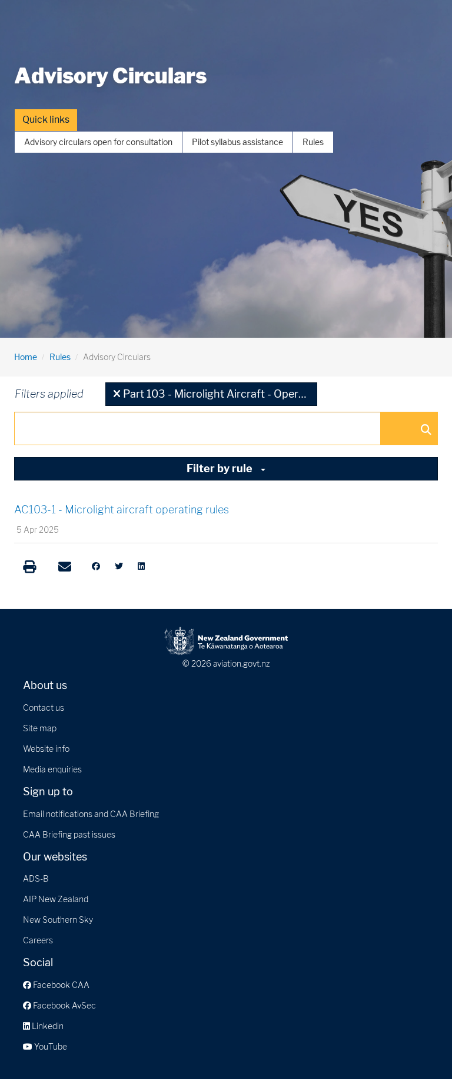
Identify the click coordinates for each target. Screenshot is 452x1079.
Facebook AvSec (63, 1005)
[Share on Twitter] (119, 566)
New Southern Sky (58, 920)
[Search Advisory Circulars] (425, 429)
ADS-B (36, 878)
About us (45, 685)
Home (25, 357)
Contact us (43, 707)
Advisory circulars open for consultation (98, 142)
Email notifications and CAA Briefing (91, 814)
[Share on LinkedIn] (141, 566)
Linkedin (47, 1026)
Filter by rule (221, 468)
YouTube (49, 1046)
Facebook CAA (60, 985)
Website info (46, 749)
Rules (313, 142)
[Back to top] (419, 1046)
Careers (38, 940)
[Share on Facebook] (96, 566)
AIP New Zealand (55, 899)
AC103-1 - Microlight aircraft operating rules (121, 509)
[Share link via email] (64, 566)
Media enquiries (52, 769)
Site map (39, 728)
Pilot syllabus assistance (237, 142)
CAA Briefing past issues (69, 834)
